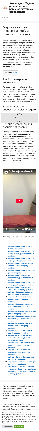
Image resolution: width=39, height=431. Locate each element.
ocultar (14, 73)
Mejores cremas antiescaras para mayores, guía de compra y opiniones (21, 345)
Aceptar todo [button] (19, 426)
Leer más (5, 423)
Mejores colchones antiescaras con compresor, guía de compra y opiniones (22, 318)
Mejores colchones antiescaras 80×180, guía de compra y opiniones (20, 325)
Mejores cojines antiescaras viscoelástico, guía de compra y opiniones (20, 277)
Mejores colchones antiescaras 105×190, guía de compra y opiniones (20, 306)
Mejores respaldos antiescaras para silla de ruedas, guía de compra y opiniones (20, 337)
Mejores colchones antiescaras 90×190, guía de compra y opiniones (20, 299)
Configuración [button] (8, 426)
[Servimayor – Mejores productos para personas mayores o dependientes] (5, 7)
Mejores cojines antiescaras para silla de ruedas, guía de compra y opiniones (21, 253)
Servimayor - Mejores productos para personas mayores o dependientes (21, 7)
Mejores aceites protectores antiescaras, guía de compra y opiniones (20, 352)
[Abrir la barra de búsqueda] (36, 18)
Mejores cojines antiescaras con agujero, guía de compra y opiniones (20, 265)
